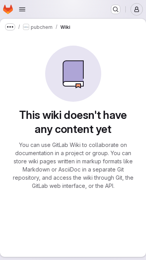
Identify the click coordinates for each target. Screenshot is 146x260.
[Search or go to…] (115, 9)
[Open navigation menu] (22, 9)
